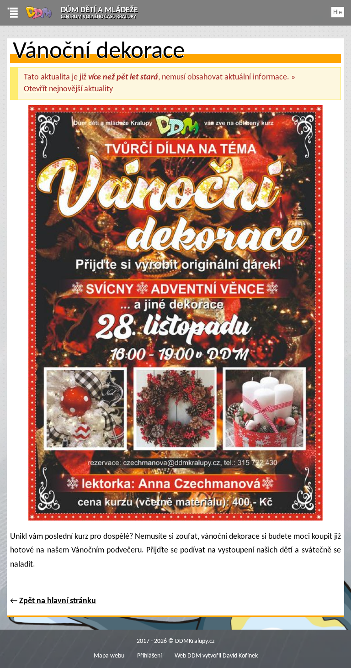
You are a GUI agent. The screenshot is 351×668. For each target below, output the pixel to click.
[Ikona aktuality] (175, 315)
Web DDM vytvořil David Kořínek (216, 655)
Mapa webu (109, 655)
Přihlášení (149, 655)
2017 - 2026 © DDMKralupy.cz (176, 641)
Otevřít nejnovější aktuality (68, 89)
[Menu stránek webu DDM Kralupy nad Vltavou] (9, 13)
